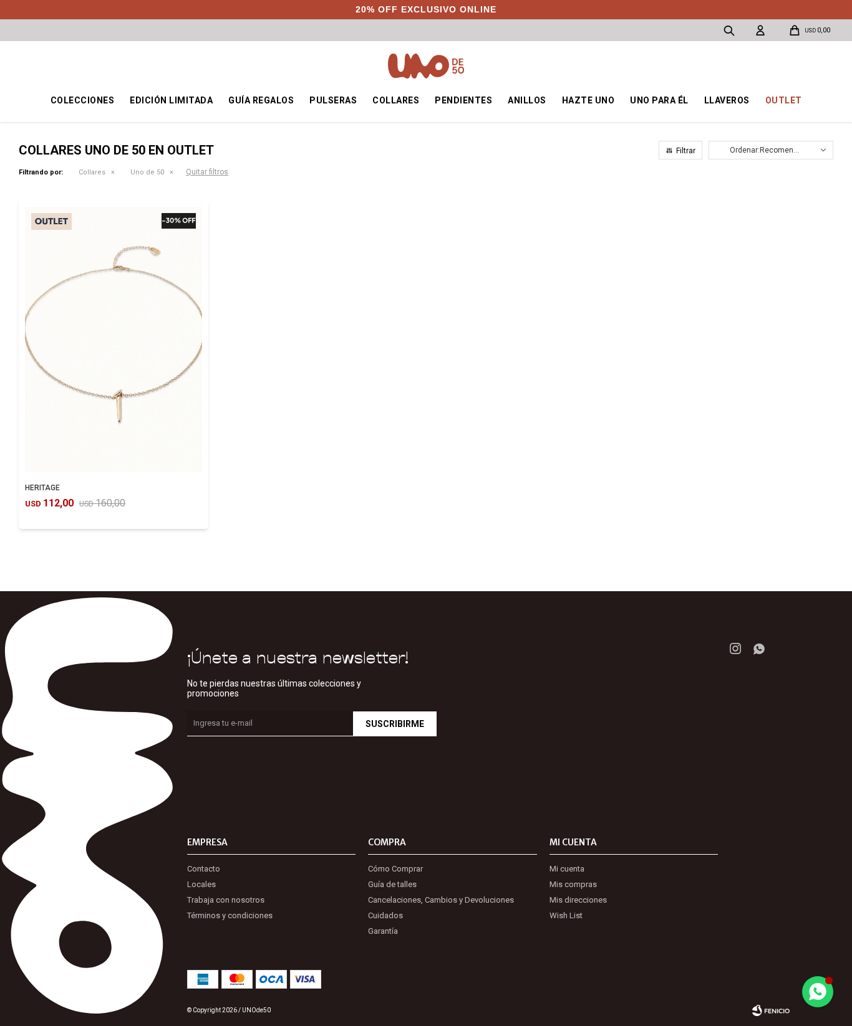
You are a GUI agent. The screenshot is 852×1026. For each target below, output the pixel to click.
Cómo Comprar (395, 868)
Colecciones (83, 100)
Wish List (566, 915)
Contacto (203, 868)
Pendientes (463, 100)
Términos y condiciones (230, 915)
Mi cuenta (566, 868)
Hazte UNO (588, 100)
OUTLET (783, 100)
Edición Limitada (171, 100)
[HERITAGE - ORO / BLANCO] (113, 339)
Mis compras (573, 884)
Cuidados (385, 915)
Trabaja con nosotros (225, 900)
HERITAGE (42, 487)
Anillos (527, 100)
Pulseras (333, 100)
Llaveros (727, 100)
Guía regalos (261, 100)
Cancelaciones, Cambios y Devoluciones (441, 900)
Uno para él (659, 100)
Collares (395, 100)
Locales (201, 884)
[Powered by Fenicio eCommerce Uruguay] (771, 1010)
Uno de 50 (147, 172)
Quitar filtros (207, 172)
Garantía (383, 931)
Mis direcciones (578, 900)
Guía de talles (392, 884)
